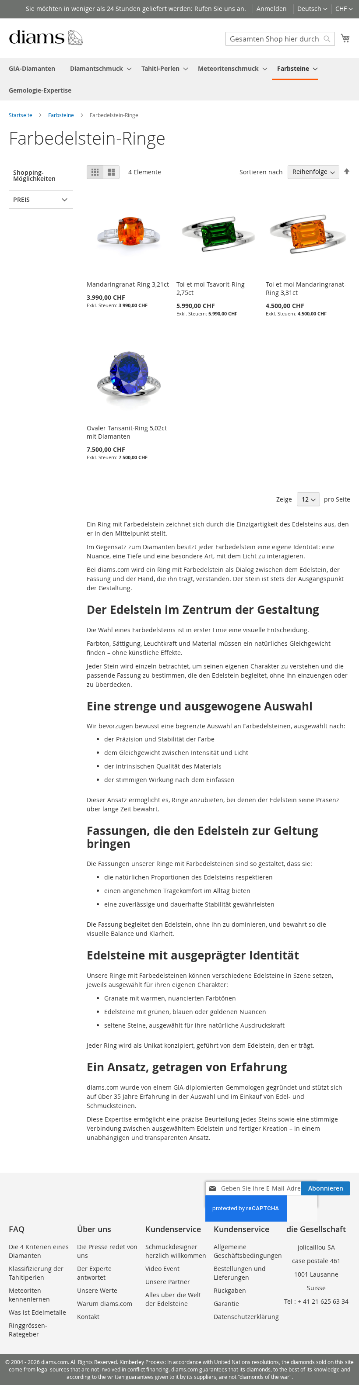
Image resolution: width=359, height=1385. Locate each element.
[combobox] (280, 39)
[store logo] (46, 37)
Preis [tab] (21, 199)
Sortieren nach (261, 171)
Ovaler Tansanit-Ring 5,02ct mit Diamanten (127, 432)
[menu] (179, 79)
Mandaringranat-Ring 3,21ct (128, 284)
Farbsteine (61, 114)
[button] (344, 9)
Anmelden (272, 8)
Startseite (21, 114)
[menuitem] (32, 68)
